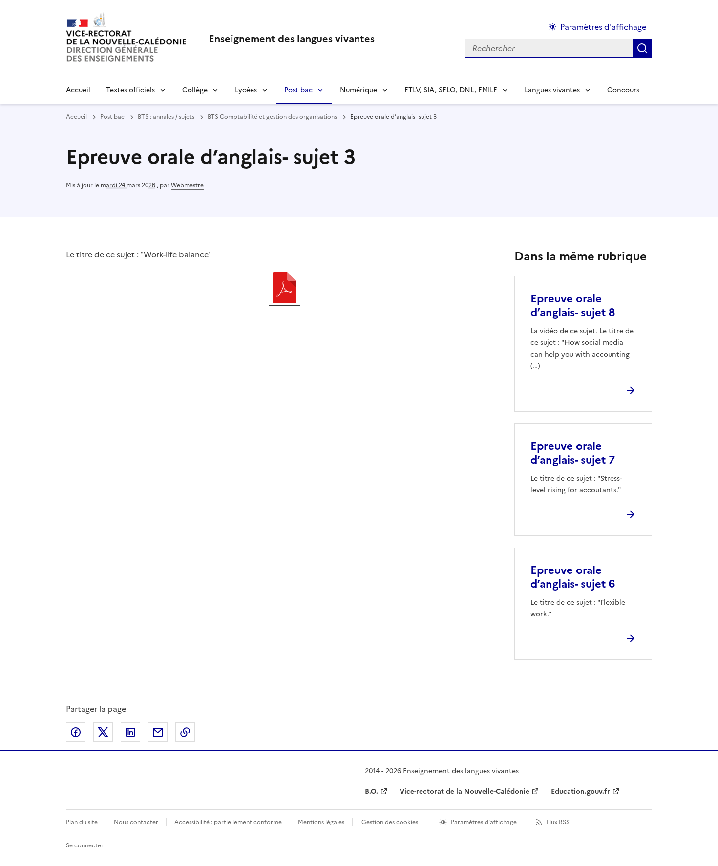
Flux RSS (558, 822)
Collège (195, 90)
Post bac (298, 90)
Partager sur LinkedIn (130, 732)
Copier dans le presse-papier (185, 732)
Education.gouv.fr (580, 791)
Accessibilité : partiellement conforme (228, 822)
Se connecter (85, 845)
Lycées (246, 90)
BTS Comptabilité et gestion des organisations (272, 116)
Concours (623, 90)
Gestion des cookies (389, 822)
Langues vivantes (552, 90)
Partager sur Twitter (103, 732)
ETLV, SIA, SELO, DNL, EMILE (450, 90)
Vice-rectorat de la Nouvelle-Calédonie (464, 791)
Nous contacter (136, 822)
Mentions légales (321, 822)
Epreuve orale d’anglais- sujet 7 (572, 453)
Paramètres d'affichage (603, 27)
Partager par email (158, 732)
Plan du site (82, 822)
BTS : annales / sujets (166, 116)
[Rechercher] (642, 48)
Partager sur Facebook (75, 732)
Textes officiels (130, 90)
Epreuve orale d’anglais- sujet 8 (572, 305)
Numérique (358, 90)
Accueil (78, 90)
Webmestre (187, 185)
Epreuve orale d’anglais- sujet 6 (572, 577)
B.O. (371, 791)
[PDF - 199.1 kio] (284, 289)
